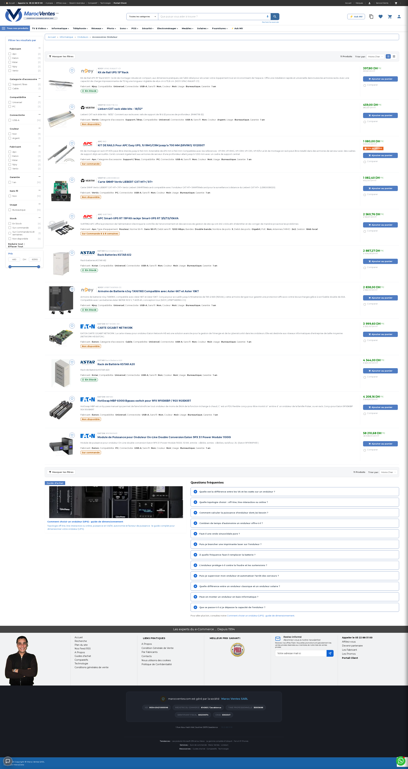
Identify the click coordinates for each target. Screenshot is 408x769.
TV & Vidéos (40, 28)
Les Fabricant (349, 649)
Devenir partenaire (352, 645)
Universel (26, 102)
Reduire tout (15, 244)
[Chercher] (275, 16)
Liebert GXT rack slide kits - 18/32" (120, 108)
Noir (26, 134)
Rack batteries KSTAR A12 (93, 260)
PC (26, 106)
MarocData (19, 764)
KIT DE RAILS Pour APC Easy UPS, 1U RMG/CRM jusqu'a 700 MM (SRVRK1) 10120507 (151, 145)
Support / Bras (26, 84)
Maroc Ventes (213, 745)
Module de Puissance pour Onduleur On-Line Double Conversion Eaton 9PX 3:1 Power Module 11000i (164, 437)
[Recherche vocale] (268, 17)
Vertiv (26, 70)
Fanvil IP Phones (241, 741)
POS (134, 28)
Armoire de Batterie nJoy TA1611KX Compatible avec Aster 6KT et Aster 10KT (148, 291)
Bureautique (26, 210)
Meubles (187, 28)
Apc (26, 54)
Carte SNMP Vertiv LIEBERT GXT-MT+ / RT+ (125, 181)
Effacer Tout (15, 246)
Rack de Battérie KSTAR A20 (116, 364)
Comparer (372, 84)
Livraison (224, 745)
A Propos (147, 644)
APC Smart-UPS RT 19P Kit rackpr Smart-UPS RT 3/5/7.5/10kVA (138, 218)
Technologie (105, 3)
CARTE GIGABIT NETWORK (115, 327)
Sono (123, 28)
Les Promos (349, 653)
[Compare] (371, 16)
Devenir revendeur (77, 3)
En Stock (26, 223)
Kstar (26, 62)
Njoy (26, 66)
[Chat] (7, 761)
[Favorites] (380, 16)
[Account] (369, 3)
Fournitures (219, 28)
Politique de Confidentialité (157, 664)
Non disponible (26, 238)
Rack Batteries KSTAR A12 (114, 254)
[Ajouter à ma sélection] (72, 70)
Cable (26, 88)
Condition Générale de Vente (158, 648)
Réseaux (97, 28)
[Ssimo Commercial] (35, 661)
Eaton (26, 58)
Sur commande (26, 227)
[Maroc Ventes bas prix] (32, 15)
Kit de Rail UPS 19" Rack (113, 72)
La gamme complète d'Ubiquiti (219, 741)
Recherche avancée (270, 22)
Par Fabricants (149, 652)
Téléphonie (80, 28)
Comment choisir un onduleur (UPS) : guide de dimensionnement (260, 615)
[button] (388, 56)
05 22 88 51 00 (36, 3)
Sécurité (147, 28)
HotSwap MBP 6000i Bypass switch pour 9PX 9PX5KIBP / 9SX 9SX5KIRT (144, 400)
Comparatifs (212, 749)
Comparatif (92, 3)
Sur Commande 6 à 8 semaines (26, 233)
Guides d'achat (199, 749)
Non (26, 196)
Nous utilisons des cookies (156, 660)
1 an (26, 182)
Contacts (147, 656)
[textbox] (211, 16)
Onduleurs (82, 37)
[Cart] (396, 3)
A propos (49, 3)
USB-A (26, 120)
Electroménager (167, 28)
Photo (111, 28)
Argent (26, 138)
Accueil (52, 37)
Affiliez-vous (61, 3)
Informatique (60, 28)
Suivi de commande (198, 745)
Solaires (202, 28)
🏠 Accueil (10, 3)
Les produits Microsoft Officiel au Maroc (188, 741)
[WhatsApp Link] (400, 761)
